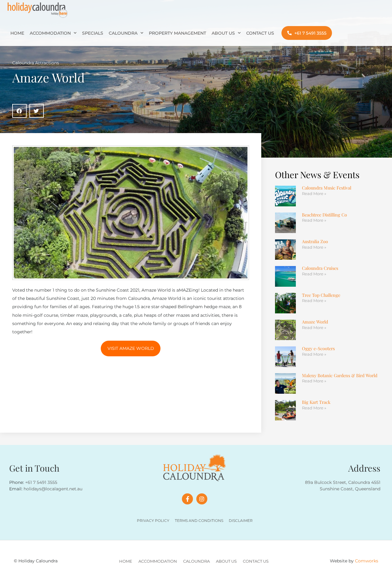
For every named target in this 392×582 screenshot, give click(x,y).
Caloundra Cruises (320, 268)
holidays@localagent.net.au (53, 489)
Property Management (177, 33)
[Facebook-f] (187, 498)
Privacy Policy (153, 521)
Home (17, 33)
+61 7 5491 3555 (41, 482)
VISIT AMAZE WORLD (130, 348)
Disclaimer (241, 521)
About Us (223, 33)
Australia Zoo (315, 241)
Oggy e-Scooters (318, 348)
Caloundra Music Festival (326, 188)
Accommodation (50, 33)
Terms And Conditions (199, 521)
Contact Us (260, 33)
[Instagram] (201, 498)
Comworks (366, 561)
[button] (19, 111)
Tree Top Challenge (321, 295)
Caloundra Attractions (35, 63)
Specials (92, 33)
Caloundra (123, 33)
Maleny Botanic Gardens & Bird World (339, 375)
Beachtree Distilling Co (324, 215)
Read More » (314, 193)
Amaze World (315, 322)
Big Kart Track (316, 402)
